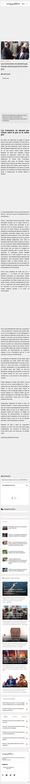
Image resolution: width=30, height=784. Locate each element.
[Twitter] (10, 775)
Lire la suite (8, 602)
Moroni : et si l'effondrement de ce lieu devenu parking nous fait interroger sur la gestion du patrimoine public (17, 544)
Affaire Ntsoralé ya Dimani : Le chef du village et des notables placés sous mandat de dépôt (14, 660)
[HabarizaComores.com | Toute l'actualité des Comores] (13, 4)
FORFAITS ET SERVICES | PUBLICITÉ (8, 768)
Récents (4, 521)
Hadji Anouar (8, 61)
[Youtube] (6, 775)
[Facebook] (14, 775)
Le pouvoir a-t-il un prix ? (12, 685)
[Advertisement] (15, 24)
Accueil (2, 61)
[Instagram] (2, 775)
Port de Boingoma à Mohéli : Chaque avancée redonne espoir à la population (15, 592)
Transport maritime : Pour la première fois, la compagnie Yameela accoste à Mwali (13, 615)
